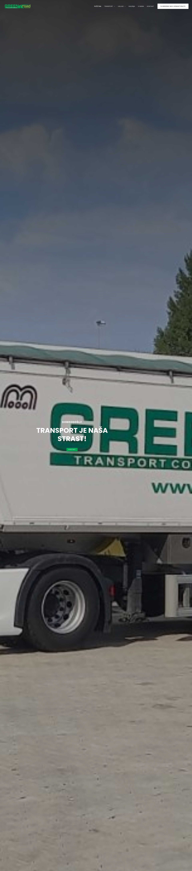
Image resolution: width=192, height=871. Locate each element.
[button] (72, 449)
